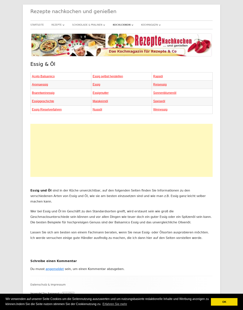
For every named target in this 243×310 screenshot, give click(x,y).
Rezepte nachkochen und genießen (73, 11)
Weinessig (160, 109)
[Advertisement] (121, 150)
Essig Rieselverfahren (47, 109)
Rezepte (56, 25)
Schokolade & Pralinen (87, 25)
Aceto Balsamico (43, 76)
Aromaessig (40, 84)
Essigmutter (101, 92)
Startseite (37, 25)
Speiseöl (159, 101)
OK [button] (224, 301)
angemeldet (55, 269)
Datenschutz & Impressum (48, 284)
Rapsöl (158, 76)
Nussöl (97, 109)
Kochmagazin (149, 25)
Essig (96, 84)
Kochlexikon (122, 25)
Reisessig (160, 84)
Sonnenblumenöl (164, 92)
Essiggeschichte (43, 101)
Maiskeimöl (100, 101)
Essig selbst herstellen (108, 76)
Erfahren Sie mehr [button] (115, 304)
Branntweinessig (43, 92)
